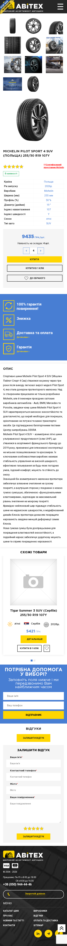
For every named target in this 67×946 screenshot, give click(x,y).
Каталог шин (11, 911)
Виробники (40, 911)
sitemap (38, 925)
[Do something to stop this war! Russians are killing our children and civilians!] (7, 7)
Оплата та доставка (46, 920)
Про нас (8, 915)
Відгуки (38, 915)
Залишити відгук (33, 738)
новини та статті (13, 920)
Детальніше (35, 639)
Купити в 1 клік (35, 268)
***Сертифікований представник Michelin (54, 166)
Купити (34, 259)
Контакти (9, 925)
